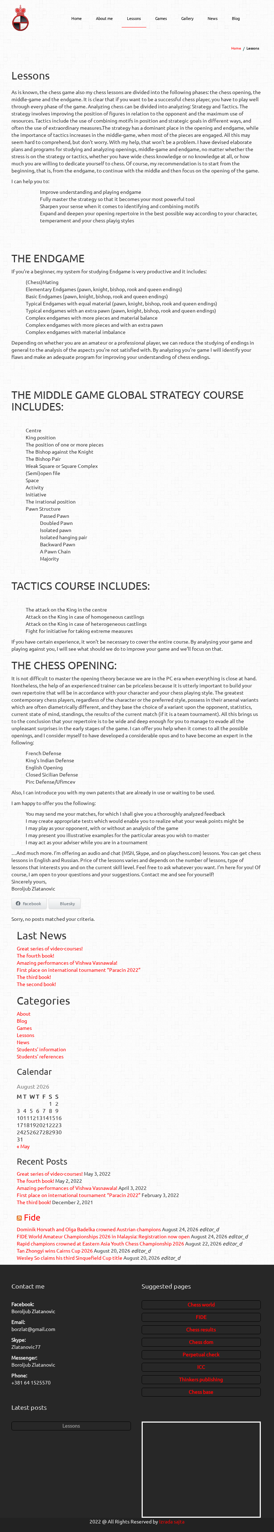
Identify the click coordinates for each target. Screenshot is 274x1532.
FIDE (201, 1317)
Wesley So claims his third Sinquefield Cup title (69, 1257)
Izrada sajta (171, 1521)
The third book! (34, 977)
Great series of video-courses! (50, 948)
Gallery (187, 18)
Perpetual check (201, 1354)
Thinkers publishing (201, 1379)
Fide (32, 1217)
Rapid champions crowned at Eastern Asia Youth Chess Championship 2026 (100, 1243)
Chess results (201, 1329)
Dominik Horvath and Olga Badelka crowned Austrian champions (89, 1229)
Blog (236, 18)
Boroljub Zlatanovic (33, 1311)
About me (104, 18)
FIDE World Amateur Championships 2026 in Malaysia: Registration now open (103, 1236)
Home (76, 18)
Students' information (41, 1049)
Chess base (201, 1391)
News (213, 18)
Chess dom (201, 1341)
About (24, 1013)
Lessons (134, 18)
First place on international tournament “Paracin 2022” (79, 969)
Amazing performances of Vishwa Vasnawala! (67, 962)
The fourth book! (35, 955)
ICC (201, 1366)
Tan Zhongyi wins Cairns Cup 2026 (55, 1250)
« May (23, 1146)
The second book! (36, 984)
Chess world (201, 1304)
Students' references (40, 1056)
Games (161, 18)
